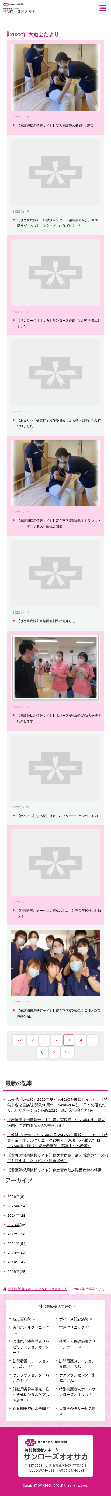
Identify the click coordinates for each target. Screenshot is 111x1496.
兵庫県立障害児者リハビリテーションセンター (31, 1347)
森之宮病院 (22, 1319)
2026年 (16, 1196)
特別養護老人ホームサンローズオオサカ (77, 1392)
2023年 (17, 1225)
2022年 (17, 1234)
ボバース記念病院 (73, 1319)
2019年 (17, 1262)
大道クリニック (72, 1327)
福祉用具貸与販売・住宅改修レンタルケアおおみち (31, 1394)
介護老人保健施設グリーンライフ (77, 1344)
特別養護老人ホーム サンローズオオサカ (37, 1289)
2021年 (17, 1243)
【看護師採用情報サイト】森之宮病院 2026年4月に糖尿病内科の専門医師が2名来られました (56, 1123)
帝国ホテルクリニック (31, 1327)
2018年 (17, 1271)
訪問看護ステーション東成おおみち (77, 1364)
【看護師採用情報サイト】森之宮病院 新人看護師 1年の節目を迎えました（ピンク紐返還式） (57, 1158)
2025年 (17, 1206)
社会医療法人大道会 (55, 1306)
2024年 (17, 1215)
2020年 (17, 1253)
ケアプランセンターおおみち (31, 1378)
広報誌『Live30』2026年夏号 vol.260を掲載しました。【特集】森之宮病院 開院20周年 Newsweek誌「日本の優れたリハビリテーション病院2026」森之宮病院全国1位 (57, 1105)
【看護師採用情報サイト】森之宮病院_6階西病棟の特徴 (54, 1170)
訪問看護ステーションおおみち (31, 1364)
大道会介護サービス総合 (77, 1411)
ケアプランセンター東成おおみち (77, 1378)
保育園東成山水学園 (29, 1408)
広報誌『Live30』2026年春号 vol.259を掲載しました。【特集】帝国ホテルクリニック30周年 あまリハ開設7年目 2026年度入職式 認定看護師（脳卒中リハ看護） (57, 1140)
